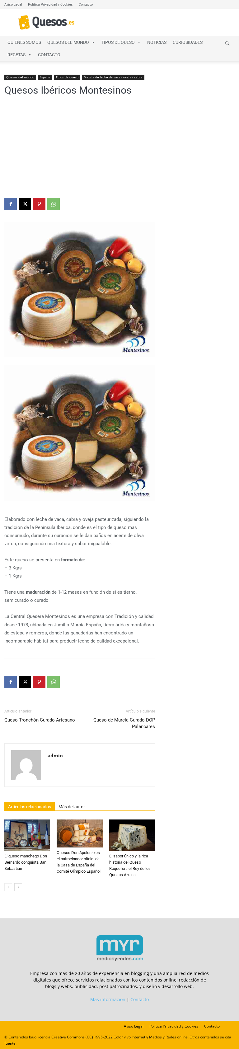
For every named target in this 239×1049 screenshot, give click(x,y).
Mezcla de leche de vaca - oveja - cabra (113, 77)
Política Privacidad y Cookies (50, 4)
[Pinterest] (39, 204)
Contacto (86, 4)
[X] (25, 204)
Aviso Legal (13, 4)
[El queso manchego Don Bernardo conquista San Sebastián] (27, 835)
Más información (107, 999)
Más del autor (72, 806)
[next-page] (18, 887)
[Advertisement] (119, 151)
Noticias (156, 42)
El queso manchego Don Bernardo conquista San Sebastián (25, 862)
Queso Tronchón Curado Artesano (39, 720)
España (45, 77)
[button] (227, 44)
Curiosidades (188, 42)
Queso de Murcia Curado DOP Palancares (124, 723)
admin (55, 755)
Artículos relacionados (29, 806)
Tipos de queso (118, 42)
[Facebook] (10, 204)
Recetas (16, 54)
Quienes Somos (24, 42)
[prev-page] (8, 887)
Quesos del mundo (68, 42)
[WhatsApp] (53, 204)
